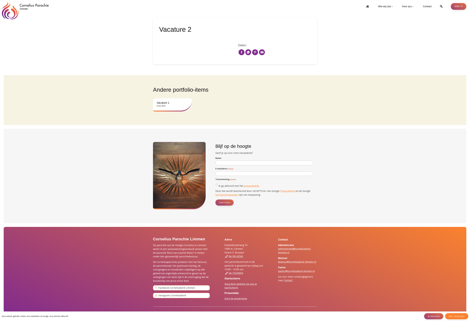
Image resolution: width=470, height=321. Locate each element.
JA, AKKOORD (434, 316)
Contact (288, 280)
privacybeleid (251, 185)
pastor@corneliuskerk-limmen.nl (296, 271)
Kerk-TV (458, 6)
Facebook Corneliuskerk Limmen (176, 287)
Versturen (224, 202)
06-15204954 (236, 273)
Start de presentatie (235, 298)
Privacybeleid (287, 191)
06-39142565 (236, 256)
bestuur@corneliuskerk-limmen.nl (297, 261)
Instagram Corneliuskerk (172, 295)
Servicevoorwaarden (226, 194)
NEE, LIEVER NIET (457, 316)
